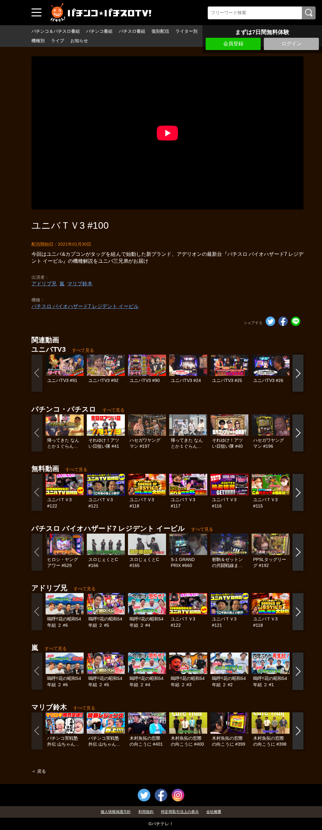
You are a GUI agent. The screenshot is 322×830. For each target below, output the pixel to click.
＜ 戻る (38, 771)
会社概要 (213, 812)
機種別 (38, 40)
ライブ (57, 40)
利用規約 (145, 812)
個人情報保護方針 (116, 812)
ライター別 (186, 31)
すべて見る (83, 350)
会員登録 (233, 43)
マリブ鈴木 (79, 283)
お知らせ (79, 40)
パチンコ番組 (99, 31)
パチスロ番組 (132, 31)
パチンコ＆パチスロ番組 (55, 31)
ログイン (291, 43)
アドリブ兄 (44, 283)
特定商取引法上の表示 (180, 812)
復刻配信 (160, 31)
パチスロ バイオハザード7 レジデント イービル (85, 306)
